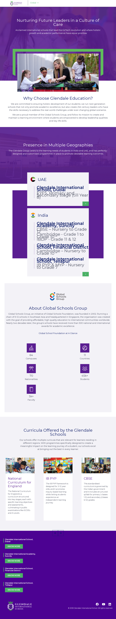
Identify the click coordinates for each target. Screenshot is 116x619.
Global (33, 3)
